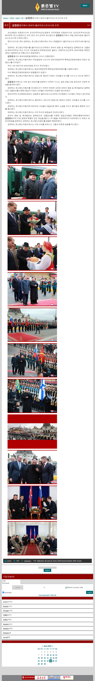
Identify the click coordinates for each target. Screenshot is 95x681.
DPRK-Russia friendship (64, 560)
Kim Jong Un (48, 560)
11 (50, 655)
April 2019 (47, 646)
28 (39, 664)
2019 (12, 18)
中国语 (5, 615)
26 (53, 661)
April (17, 18)
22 (42, 661)
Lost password (44, 595)
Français (6, 633)
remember (8, 593)
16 (45, 658)
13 (56, 655)
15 (42, 658)
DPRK (74, 560)
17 (48, 658)
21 (39, 661)
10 (48, 655)
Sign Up (53, 595)
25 (22, 18)
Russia (79, 560)
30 (45, 664)
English (5, 606)
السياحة (5, 637)
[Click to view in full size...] (32, 163)
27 (56, 661)
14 (39, 658)
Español (6, 628)
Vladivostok (40, 560)
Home (5, 18)
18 (51, 658)
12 (53, 655)
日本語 (5, 619)
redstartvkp (27, 561)
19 (53, 658)
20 (56, 658)
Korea (55, 560)
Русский (6, 610)
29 (42, 664)
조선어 (9, 560)
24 (48, 661)
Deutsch (6, 624)
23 (45, 661)
